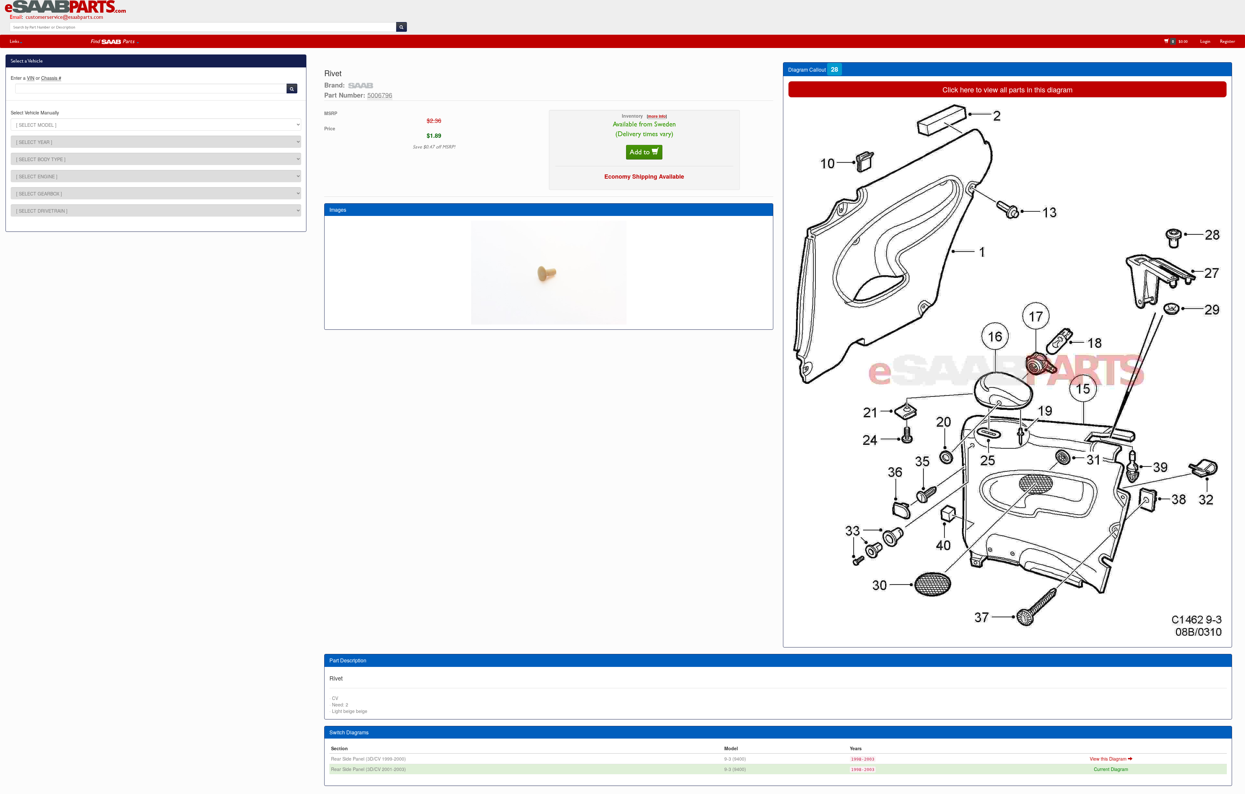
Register (1227, 41)
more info (657, 116)
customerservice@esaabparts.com (64, 17)
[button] (115, 41)
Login (1205, 41)
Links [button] (14, 41)
